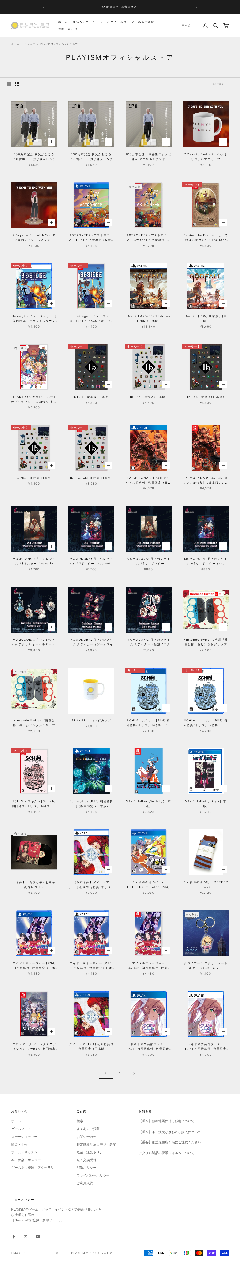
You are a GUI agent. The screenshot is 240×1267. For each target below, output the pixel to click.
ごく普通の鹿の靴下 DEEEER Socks (205, 884)
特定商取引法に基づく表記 (96, 1144)
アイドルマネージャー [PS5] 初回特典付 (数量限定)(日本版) (91, 966)
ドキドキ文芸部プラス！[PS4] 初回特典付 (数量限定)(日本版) (148, 1046)
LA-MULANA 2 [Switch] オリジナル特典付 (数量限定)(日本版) (206, 480)
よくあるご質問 (142, 22)
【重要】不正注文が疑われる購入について (170, 1132)
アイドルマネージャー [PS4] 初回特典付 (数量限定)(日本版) (34, 966)
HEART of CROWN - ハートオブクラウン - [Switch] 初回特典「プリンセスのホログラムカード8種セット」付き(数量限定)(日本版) (34, 399)
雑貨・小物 (19, 1144)
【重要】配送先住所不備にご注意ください (170, 1142)
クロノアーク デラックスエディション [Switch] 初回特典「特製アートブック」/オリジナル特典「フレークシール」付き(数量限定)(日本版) (34, 1046)
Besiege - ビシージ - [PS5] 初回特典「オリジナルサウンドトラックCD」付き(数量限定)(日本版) (34, 318)
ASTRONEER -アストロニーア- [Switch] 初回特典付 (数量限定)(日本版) (149, 238)
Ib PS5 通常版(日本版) (34, 478)
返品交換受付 (86, 1160)
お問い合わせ (68, 29)
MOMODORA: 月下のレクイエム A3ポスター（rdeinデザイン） (91, 561)
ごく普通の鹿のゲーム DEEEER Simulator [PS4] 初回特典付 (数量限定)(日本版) (148, 885)
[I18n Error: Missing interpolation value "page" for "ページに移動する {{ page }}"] (134, 1073)
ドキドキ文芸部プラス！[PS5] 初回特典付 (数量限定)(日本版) (206, 1046)
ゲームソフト (21, 1129)
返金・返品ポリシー (91, 1152)
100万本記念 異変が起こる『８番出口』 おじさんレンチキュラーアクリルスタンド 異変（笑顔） (91, 157)
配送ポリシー (86, 1168)
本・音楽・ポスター (26, 1160)
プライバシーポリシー (93, 1175)
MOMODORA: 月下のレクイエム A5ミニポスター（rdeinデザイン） (206, 561)
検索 (80, 1121)
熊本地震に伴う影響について (119, 5)
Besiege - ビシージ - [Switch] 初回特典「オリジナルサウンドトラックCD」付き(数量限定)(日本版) (91, 318)
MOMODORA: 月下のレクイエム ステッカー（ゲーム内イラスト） (91, 642)
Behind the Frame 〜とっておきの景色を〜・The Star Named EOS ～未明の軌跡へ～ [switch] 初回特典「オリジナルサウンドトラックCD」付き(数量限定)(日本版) (206, 238)
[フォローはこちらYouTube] (38, 1236)
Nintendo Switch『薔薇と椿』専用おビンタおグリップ (34, 723)
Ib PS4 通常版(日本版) (148, 397)
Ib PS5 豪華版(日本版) (206, 397)
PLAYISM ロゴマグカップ (91, 720)
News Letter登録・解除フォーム (38, 1220)
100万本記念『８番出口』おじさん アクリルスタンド (149, 157)
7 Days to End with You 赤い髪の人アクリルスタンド (34, 237)
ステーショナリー (24, 1137)
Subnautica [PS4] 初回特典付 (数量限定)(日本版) (91, 804)
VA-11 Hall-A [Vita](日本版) (205, 804)
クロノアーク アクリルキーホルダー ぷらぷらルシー (206, 965)
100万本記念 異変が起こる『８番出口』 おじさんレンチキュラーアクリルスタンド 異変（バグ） (34, 157)
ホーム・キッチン (24, 1152)
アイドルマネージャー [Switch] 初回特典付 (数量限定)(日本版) (148, 966)
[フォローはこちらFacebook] (13, 1236)
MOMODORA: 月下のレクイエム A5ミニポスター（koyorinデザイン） (148, 561)
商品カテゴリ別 (84, 22)
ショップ (29, 44)
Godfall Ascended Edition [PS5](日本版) (149, 318)
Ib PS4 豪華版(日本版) (91, 397)
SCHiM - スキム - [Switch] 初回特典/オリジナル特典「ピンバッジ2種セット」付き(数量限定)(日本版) (34, 804)
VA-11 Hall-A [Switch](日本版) (148, 804)
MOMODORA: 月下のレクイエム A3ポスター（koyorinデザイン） (34, 561)
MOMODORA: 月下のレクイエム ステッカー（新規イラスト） (149, 642)
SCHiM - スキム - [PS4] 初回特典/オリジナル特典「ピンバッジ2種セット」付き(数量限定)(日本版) (148, 723)
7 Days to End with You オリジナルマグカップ (206, 157)
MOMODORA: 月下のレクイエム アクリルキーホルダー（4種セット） (34, 642)
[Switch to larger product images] (9, 84)
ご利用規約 (85, 1183)
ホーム (63, 22)
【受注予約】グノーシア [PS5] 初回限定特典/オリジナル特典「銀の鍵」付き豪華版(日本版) (91, 885)
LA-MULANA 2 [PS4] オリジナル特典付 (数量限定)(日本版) (148, 480)
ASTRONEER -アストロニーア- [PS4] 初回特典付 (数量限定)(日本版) (91, 238)
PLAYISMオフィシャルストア (59, 44)
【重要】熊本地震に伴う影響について (167, 1121)
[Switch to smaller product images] (17, 84)
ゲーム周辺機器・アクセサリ (32, 1168)
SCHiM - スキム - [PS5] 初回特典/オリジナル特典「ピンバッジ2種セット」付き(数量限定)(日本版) (206, 723)
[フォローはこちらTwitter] (25, 1236)
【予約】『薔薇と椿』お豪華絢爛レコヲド (34, 884)
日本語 (186, 25)
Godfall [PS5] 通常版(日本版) (206, 318)
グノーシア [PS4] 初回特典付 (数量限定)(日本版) (91, 1046)
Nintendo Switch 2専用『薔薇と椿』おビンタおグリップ (206, 642)
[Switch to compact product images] (25, 84)
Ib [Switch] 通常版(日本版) (91, 478)
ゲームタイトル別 (113, 22)
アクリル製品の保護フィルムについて (167, 1153)
